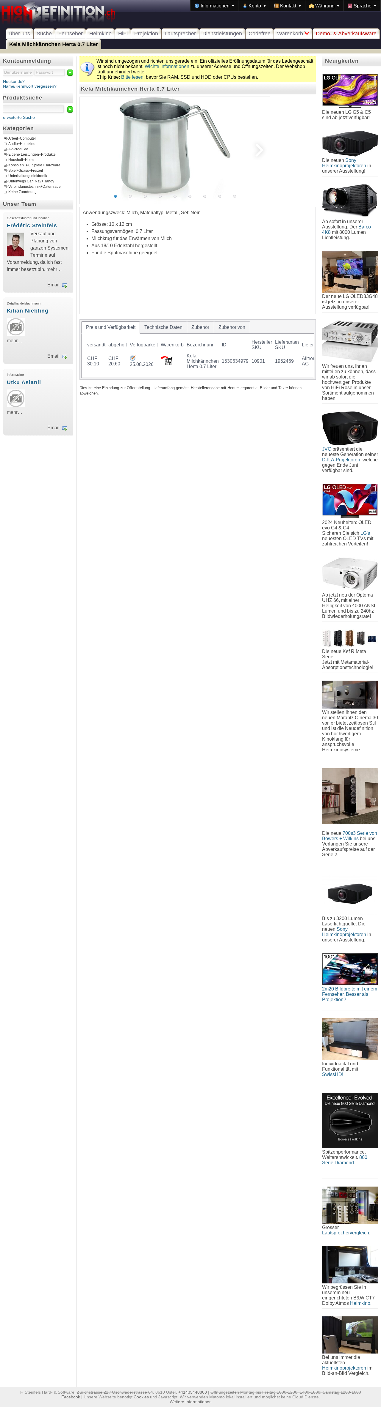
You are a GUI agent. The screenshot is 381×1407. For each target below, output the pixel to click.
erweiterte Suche (19, 117)
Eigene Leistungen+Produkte (32, 155)
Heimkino (100, 34)
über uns (19, 34)
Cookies (141, 1397)
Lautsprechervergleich (345, 1232)
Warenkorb (291, 34)
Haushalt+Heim (21, 160)
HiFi (123, 34)
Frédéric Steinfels (32, 225)
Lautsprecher (180, 34)
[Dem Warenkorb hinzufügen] (167, 363)
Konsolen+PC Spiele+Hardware (34, 165)
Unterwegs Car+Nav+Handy (31, 181)
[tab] (110, 327)
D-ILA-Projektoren (341, 459)
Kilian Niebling (28, 311)
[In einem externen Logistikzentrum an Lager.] (132, 359)
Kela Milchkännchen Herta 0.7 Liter (53, 44)
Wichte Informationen (167, 66)
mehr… (54, 269)
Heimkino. (360, 1303)
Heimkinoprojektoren (344, 1367)
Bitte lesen (132, 77)
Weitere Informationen (191, 1401)
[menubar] (285, 5)
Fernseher (70, 34)
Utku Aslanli (24, 382)
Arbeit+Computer (22, 139)
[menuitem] (214, 5)
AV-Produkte (18, 149)
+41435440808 (192, 1392)
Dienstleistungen (222, 34)
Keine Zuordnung (22, 192)
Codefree (260, 34)
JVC (326, 449)
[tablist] (197, 349)
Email (53, 284)
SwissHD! (332, 1074)
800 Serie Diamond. (344, 1160)
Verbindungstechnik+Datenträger (35, 187)
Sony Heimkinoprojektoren (344, 163)
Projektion (146, 34)
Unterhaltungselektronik (27, 176)
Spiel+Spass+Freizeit (25, 171)
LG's (365, 533)
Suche (44, 34)
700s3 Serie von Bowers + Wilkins (349, 836)
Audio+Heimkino (21, 144)
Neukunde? (14, 81)
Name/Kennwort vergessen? (30, 86)
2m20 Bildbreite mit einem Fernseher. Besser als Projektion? (349, 994)
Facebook (70, 1397)
